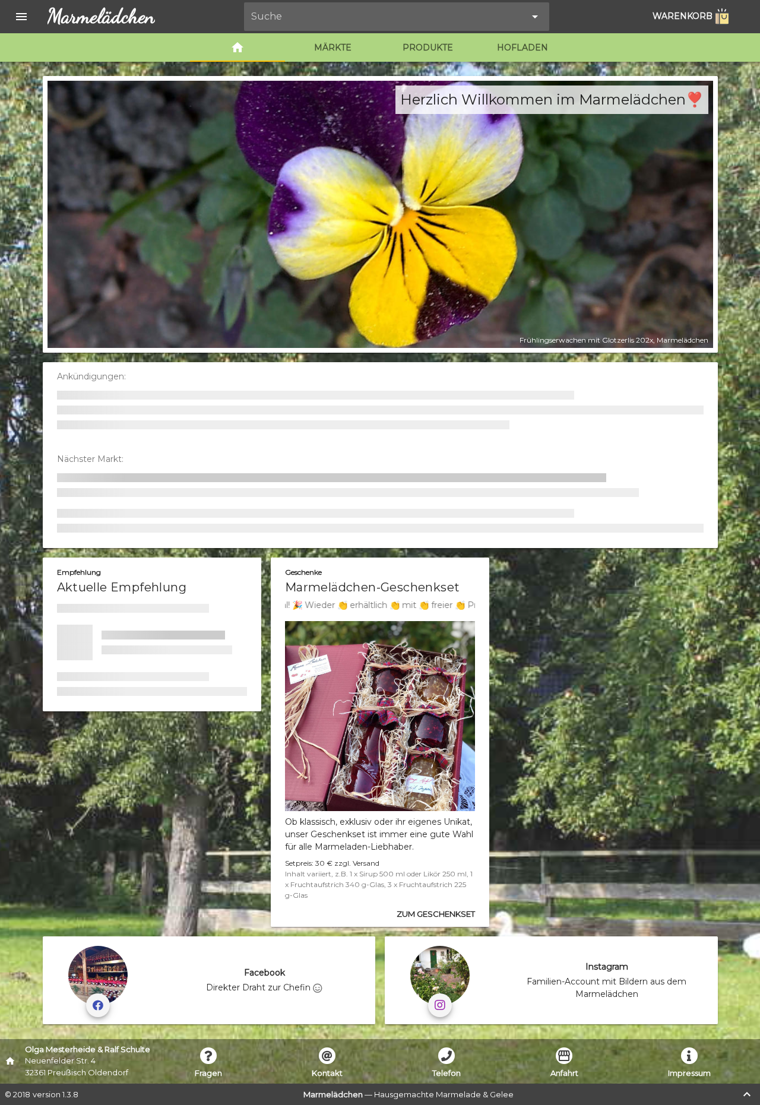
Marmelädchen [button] (101, 16)
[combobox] (388, 16)
